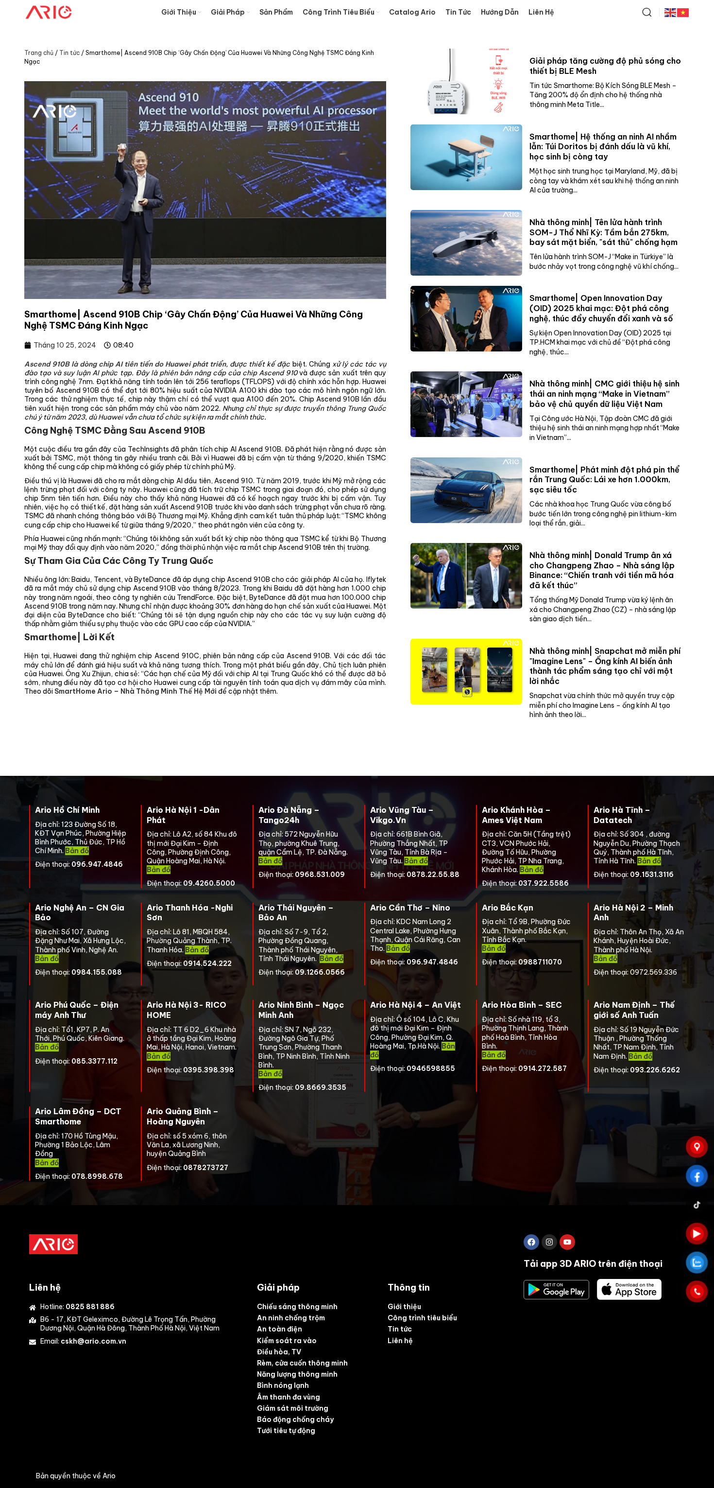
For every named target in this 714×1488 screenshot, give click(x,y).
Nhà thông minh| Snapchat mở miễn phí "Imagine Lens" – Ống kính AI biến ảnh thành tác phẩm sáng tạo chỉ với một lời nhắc (604, 666)
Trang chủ (38, 52)
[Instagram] (549, 1242)
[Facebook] (531, 1242)
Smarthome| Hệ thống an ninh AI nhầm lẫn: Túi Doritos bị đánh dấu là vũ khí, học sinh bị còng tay (603, 147)
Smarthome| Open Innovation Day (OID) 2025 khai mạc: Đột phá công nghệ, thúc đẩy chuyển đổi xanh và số (601, 308)
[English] (670, 11)
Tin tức (69, 52)
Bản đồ (270, 861)
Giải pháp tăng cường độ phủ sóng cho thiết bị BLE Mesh (605, 66)
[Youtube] (567, 1242)
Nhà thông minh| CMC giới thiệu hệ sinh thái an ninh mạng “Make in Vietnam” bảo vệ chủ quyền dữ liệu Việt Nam (604, 394)
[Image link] (53, 1243)
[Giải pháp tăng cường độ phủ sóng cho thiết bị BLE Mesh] (466, 81)
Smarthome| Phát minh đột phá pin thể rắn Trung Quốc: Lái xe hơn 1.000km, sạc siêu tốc (604, 480)
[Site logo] (48, 11)
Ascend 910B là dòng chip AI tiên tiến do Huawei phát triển (125, 364)
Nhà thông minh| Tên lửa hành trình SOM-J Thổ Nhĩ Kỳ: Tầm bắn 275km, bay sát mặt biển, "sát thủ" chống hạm (603, 232)
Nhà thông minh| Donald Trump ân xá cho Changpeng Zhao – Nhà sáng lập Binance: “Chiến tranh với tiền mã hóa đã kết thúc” (602, 570)
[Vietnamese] (683, 11)
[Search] (647, 12)
